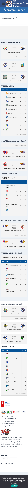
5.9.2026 (14, 75)
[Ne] (26, 481)
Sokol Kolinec (11, 366)
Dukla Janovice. (11, 121)
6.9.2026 (14, 241)
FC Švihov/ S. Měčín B (13, 265)
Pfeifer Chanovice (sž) (13, 191)
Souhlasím (14, 485)
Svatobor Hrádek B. (12, 125)
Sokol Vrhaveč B (12, 381)
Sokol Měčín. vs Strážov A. (14, 52)
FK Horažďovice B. (12, 109)
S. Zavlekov (10, 354)
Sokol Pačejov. (11, 97)
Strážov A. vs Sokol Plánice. (14, 68)
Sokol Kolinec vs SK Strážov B (14, 314)
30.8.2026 (14, 63)
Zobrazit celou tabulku (21, 134)
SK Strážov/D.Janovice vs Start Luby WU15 (14, 230)
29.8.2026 (14, 151)
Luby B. (10, 113)
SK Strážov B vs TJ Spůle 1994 (14, 341)
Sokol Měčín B (11, 373)
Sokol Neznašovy (12, 377)
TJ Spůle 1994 (11, 389)
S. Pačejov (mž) (11, 274)
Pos (3, 89)
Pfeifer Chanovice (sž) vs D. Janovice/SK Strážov (14, 168)
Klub (7, 89)
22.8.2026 (14, 47)
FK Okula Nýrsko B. (12, 117)
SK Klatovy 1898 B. (12, 93)
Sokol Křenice (11, 370)
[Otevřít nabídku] (3, 4)
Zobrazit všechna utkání (20, 56)
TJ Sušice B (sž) (11, 210)
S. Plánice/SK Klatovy (13, 195)
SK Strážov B (11, 362)
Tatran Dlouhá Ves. (12, 105)
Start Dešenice (11, 385)
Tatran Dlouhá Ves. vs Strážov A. (14, 80)
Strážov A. (10, 101)
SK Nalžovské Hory (12, 358)
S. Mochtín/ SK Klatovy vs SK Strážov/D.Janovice (14, 246)
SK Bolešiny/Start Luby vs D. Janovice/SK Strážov (14, 156)
